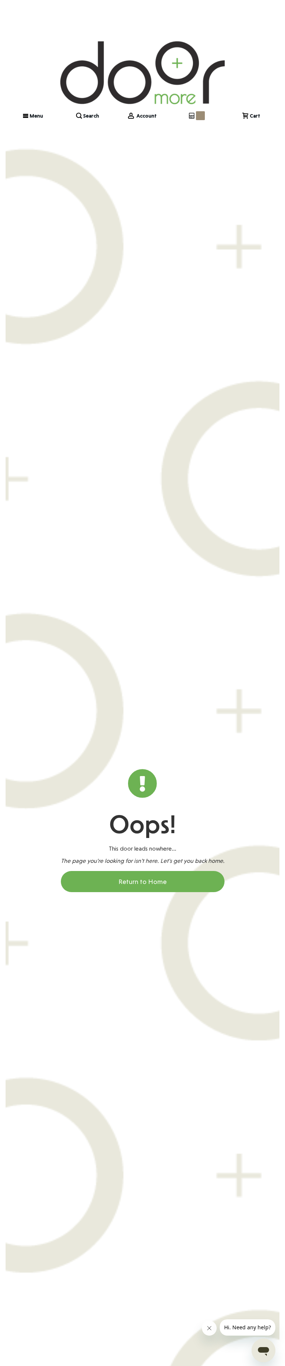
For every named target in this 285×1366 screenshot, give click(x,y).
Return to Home (142, 881)
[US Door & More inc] (142, 53)
